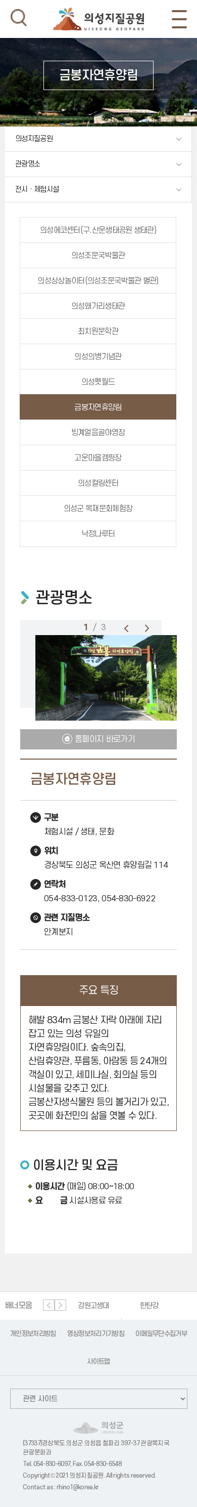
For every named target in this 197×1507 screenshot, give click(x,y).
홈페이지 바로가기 (105, 739)
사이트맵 (98, 1361)
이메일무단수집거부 (161, 1333)
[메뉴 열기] (179, 19)
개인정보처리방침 (33, 1333)
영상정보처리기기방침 (95, 1333)
